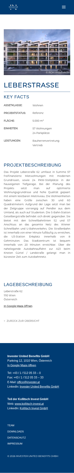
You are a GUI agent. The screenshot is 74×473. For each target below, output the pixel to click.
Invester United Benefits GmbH (39, 386)
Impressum (14, 443)
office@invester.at (28, 382)
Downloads (15, 431)
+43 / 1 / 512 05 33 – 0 (27, 372)
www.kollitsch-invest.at (29, 403)
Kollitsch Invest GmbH (34, 408)
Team (10, 425)
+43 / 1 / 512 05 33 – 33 (28, 377)
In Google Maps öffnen (21, 365)
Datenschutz (16, 437)
